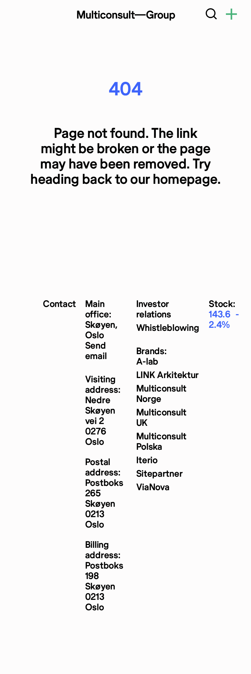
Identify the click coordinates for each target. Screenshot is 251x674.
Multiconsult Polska (161, 441)
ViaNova (153, 487)
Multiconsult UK (161, 418)
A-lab (147, 362)
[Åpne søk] (211, 15)
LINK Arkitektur (167, 375)
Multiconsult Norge (161, 394)
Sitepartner (159, 474)
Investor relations (153, 309)
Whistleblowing (167, 328)
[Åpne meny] (231, 15)
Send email (96, 351)
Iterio (147, 460)
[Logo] (125, 15)
